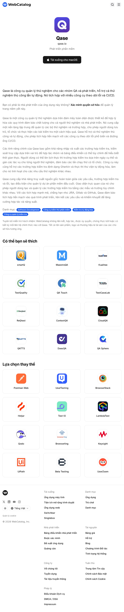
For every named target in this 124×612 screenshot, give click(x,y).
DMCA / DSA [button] (51, 599)
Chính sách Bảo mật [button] (96, 573)
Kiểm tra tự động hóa (83, 209)
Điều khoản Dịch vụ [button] (54, 593)
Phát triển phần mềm (62, 48)
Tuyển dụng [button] (50, 573)
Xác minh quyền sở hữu (85, 104)
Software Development (28, 209)
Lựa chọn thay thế (19, 364)
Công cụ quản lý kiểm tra (15, 214)
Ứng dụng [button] (90, 497)
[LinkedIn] (9, 502)
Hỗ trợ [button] (88, 538)
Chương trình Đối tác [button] (96, 548)
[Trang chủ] (17, 4)
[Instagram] (19, 502)
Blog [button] (87, 543)
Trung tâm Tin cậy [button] (95, 568)
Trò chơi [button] (89, 502)
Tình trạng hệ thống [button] (95, 553)
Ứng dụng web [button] (52, 507)
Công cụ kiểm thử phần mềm (56, 209)
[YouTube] (14, 502)
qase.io (62, 43)
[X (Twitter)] (4, 502)
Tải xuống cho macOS (63, 59)
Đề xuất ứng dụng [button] (53, 543)
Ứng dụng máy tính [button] (54, 497)
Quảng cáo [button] (50, 548)
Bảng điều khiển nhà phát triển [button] (60, 532)
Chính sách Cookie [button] (95, 578)
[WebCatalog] (5, 492)
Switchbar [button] (49, 512)
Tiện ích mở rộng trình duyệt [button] (59, 502)
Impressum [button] (50, 604)
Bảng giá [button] (90, 532)
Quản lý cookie (9, 515)
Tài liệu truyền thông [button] (55, 578)
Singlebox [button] (49, 518)
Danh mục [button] (90, 507)
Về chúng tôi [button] (51, 568)
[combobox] (19, 508)
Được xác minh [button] (52, 538)
